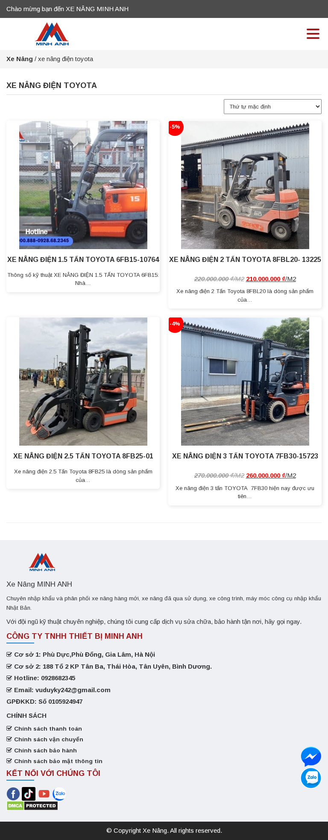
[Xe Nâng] (52, 33)
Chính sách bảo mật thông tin (58, 761)
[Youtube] (45, 793)
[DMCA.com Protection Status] (32, 805)
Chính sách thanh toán (48, 728)
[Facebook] (13, 793)
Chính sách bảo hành (45, 750)
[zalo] (311, 756)
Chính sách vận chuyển (48, 739)
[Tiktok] (28, 793)
